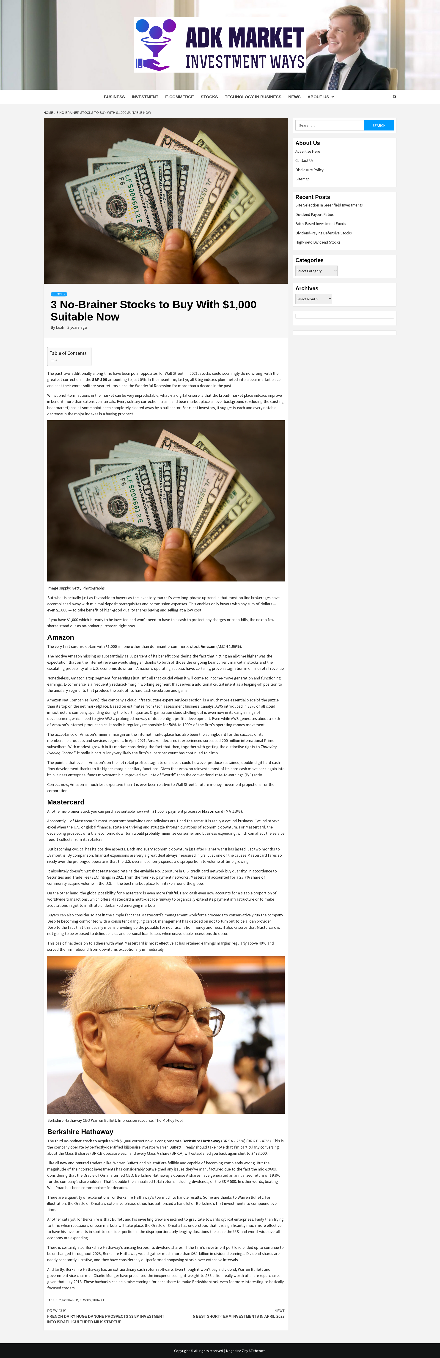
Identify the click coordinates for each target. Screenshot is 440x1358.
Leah (60, 327)
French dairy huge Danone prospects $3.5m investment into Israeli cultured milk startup (105, 1316)
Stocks (209, 97)
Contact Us (304, 160)
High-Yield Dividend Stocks (317, 242)
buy (58, 1300)
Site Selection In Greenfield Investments (329, 205)
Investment (145, 97)
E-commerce (179, 97)
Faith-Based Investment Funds (320, 223)
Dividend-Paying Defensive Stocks (323, 233)
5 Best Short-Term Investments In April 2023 (239, 1313)
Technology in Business (253, 97)
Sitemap (302, 179)
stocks (85, 1300)
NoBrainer (70, 1300)
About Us (318, 97)
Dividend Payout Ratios (314, 214)
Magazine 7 (235, 1350)
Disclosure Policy (309, 169)
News (294, 97)
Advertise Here (307, 151)
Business (114, 97)
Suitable (98, 1300)
